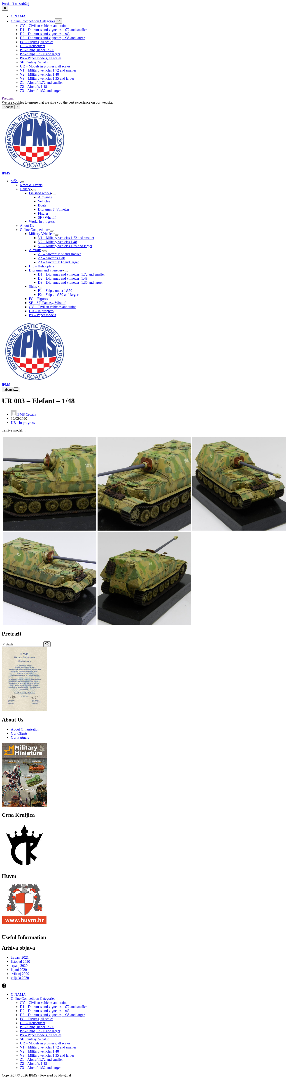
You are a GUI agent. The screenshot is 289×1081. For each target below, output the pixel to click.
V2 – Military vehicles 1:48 (39, 74)
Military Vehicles (41, 234)
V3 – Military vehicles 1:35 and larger (47, 78)
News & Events (31, 185)
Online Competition (34, 230)
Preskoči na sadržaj (15, 4)
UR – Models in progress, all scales (45, 66)
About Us (27, 225)
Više (14, 181)
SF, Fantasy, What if (34, 62)
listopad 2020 (20, 961)
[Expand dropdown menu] (58, 21)
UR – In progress (41, 311)
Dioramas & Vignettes (54, 209)
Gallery (25, 189)
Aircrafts (35, 250)
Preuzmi (8, 98)
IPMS (6, 173)
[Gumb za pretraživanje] (47, 644)
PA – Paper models (42, 315)
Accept (8, 107)
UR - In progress (23, 423)
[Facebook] (4, 987)
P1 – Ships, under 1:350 (37, 50)
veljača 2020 (20, 978)
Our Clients (19, 733)
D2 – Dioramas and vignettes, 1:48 (45, 34)
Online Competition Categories (33, 21)
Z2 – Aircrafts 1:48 (33, 86)
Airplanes (45, 197)
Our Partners (20, 737)
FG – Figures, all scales (36, 42)
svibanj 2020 (20, 974)
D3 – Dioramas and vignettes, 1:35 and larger (52, 38)
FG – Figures (38, 299)
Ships (33, 286)
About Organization (25, 729)
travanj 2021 (20, 957)
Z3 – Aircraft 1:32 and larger (40, 91)
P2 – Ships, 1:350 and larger (40, 54)
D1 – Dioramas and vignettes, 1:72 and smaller (53, 30)
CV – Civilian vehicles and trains (43, 26)
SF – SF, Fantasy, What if (47, 303)
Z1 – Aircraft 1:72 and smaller (41, 82)
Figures (43, 213)
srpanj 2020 (19, 965)
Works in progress (42, 221)
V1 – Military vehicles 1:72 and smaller (48, 70)
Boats (42, 205)
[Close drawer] (5, 8)
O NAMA (18, 16)
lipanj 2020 (19, 970)
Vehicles (44, 201)
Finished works (40, 193)
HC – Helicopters (32, 46)
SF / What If (47, 217)
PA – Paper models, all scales (40, 58)
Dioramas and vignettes (45, 270)
